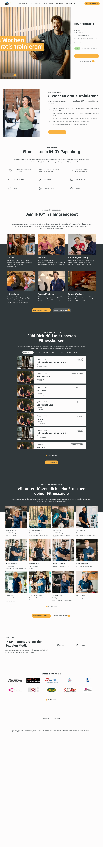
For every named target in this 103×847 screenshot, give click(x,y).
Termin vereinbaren (85, 61)
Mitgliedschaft (36, 3)
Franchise (59, 3)
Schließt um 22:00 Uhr (85, 48)
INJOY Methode (48, 3)
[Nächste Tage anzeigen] (84, 352)
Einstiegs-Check (71, 3)
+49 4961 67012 (82, 35)
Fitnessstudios (22, 3)
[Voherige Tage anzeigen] (19, 352)
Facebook (82, 645)
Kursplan (80, 42)
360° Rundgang (8, 75)
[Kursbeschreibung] (67, 362)
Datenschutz (56, 718)
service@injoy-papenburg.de (86, 39)
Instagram (62, 645)
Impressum (46, 718)
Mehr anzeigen (52, 455)
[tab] (28, 352)
